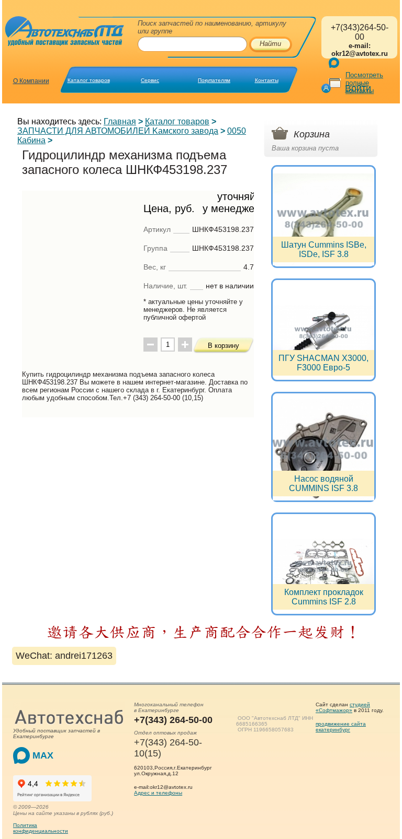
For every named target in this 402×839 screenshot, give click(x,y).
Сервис (150, 80)
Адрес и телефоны (158, 793)
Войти (358, 88)
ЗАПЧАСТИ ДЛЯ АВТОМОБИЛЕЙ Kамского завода (117, 130)
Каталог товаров (89, 80)
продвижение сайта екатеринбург (341, 726)
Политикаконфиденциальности (40, 828)
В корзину (223, 345)
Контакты (266, 80)
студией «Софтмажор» (343, 707)
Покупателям (214, 80)
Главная (120, 121)
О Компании (31, 81)
